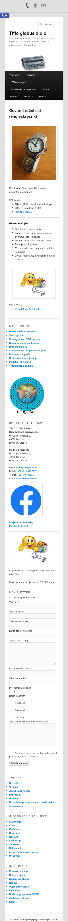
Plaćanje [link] (14, 829)
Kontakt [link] (42, 96)
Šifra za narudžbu (18, 678)
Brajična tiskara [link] (18, 346)
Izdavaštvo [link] (28, 96)
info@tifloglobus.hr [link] (27, 467)
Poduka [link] (14, 96)
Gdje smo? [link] (15, 798)
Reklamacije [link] (16, 848)
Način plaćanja (17, 695)
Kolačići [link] (13, 901)
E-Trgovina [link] (30, 74)
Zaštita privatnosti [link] (19, 898)
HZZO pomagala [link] (18, 82)
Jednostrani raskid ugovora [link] (24, 852)
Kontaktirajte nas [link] (18, 871)
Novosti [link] (13, 783)
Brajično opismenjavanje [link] (23, 358)
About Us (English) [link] (19, 790)
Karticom (19, 716)
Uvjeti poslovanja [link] (19, 886)
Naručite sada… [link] (23, 211)
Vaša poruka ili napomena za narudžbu (28, 721)
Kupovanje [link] (15, 821)
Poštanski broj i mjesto (20, 668)
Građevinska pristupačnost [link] (23, 89)
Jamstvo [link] (14, 844)
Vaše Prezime (16, 611)
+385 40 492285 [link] (26, 474)
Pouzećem (20, 702)
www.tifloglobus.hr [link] (27, 478)
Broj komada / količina (20, 687)
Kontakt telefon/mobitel (21, 630)
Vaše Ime (14, 601)
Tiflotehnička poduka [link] (21, 365)
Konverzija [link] (15, 840)
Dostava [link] (13, 836)
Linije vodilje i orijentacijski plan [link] (27, 350)
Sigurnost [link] (14, 833)
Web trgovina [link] (16, 335)
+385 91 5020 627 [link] (27, 471)
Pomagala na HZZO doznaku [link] (25, 339)
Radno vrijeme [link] (17, 875)
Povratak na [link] (28, 309)
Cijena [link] (12, 825)
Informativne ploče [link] (19, 354)
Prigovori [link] (14, 855)
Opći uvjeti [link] (15, 890)
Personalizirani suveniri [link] (22, 331)
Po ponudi (20, 709)
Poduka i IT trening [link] (20, 361)
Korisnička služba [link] (19, 878)
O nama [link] (13, 787)
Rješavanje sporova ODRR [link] (24, 894)
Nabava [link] (13, 882)
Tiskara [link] (45, 89)
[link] (4, 13)
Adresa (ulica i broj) (19, 640)
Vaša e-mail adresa (19, 621)
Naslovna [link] (14, 74)
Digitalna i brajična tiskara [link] (24, 343)
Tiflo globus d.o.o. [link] (28, 33)
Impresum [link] (15, 794)
